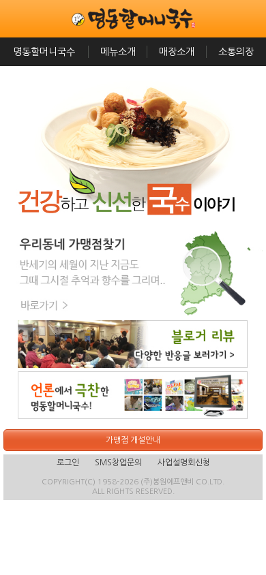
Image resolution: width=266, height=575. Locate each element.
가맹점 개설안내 (133, 440)
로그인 (68, 463)
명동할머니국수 (44, 52)
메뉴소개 (118, 52)
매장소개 (176, 52)
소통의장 (236, 52)
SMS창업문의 (118, 463)
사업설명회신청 (184, 463)
